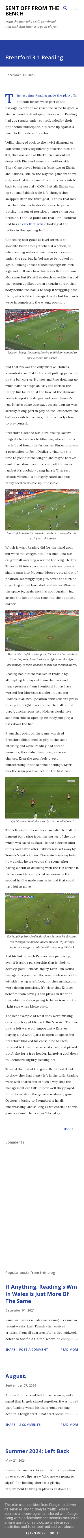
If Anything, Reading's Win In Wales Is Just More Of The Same (41, 1294)
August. (15, 1376)
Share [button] (68, 1129)
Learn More (35, 1533)
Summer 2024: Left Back (37, 1451)
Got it (55, 1533)
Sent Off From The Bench (32, 10)
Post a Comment (33, 1349)
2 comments (30, 1424)
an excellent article (32, 224)
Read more (69, 1349)
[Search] (65, 8)
